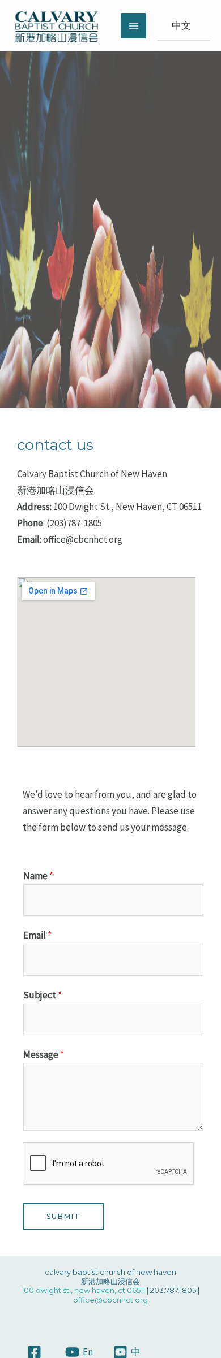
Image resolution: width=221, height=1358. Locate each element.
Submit (63, 1216)
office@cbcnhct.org (110, 1299)
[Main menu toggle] (134, 26)
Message (43, 1054)
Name (38, 876)
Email (37, 935)
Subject (42, 995)
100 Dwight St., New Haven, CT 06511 (83, 1290)
